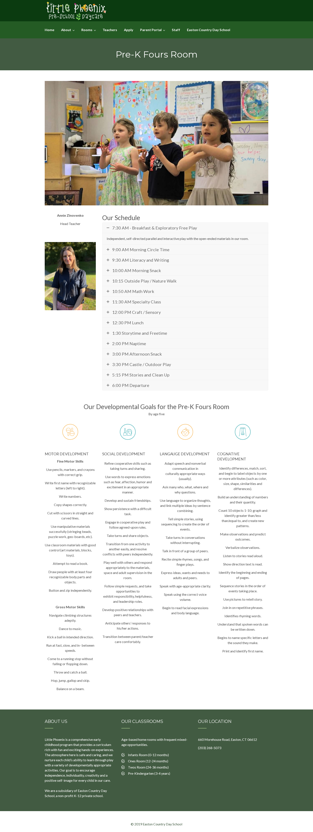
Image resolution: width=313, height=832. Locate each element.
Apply (128, 30)
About (66, 30)
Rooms (86, 30)
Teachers (110, 30)
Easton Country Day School (208, 30)
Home (49, 30)
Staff (176, 30)
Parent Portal (151, 30)
